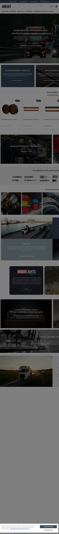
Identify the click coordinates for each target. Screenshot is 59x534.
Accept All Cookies (48, 526)
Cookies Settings (48, 530)
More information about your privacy (19, 529)
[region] (29, 529)
